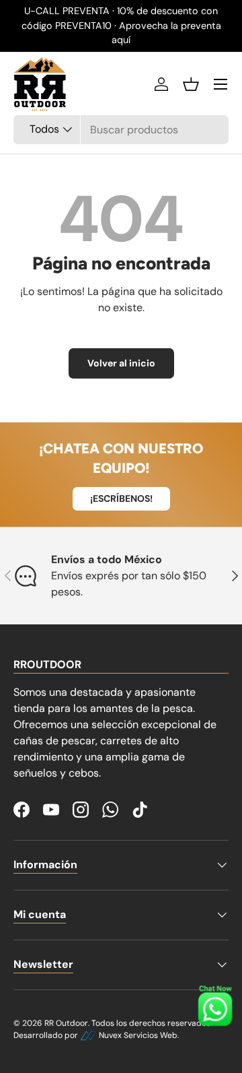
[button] (191, 84)
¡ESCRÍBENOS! (121, 498)
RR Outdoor (66, 1023)
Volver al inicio (121, 363)
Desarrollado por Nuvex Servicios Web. (96, 1035)
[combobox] (121, 129)
